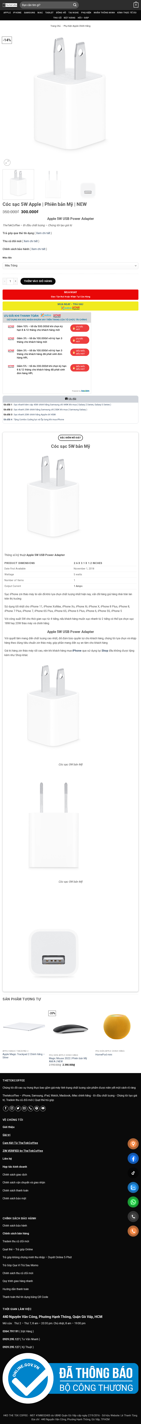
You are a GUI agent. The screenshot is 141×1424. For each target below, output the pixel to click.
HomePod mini (103, 1054)
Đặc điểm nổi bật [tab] (70, 437)
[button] (136, 5)
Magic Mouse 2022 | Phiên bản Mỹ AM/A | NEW (68, 1060)
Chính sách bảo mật (14, 1198)
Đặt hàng (69, 17)
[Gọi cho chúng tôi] (30, 1108)
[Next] (131, 99)
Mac (40, 12)
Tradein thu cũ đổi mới (16, 1241)
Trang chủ (56, 26)
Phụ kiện (86, 12)
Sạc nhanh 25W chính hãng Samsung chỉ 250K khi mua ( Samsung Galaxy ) (50, 409)
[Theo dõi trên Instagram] (12, 1108)
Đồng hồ (61, 12)
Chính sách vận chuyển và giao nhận (24, 1182)
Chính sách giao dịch (15, 1174)
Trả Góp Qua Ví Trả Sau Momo (20, 1265)
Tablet (49, 12)
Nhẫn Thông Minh (104, 12)
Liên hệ (7, 1158)
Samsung (29, 12)
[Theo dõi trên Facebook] (6, 1108)
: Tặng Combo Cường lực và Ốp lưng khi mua (30, 419)
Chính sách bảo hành (15, 1225)
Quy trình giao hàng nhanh (18, 1281)
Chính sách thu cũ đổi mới (18, 1273)
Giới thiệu (8, 1127)
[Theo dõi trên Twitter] (18, 1108)
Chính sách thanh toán (15, 1190)
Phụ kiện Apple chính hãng (77, 26)
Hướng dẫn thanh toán (16, 1289)
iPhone (17, 12)
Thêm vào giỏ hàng (38, 281)
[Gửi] (75, 5)
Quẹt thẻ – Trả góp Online (18, 1249)
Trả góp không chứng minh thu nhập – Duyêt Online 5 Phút (37, 1257)
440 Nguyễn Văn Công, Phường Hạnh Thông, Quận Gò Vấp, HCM (52, 1317)
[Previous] (10, 99)
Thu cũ (57, 17)
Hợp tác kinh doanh (15, 1166)
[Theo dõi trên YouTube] (43, 1108)
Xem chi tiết (43, 233)
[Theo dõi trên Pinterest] (37, 1108)
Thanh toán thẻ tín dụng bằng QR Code (25, 1297)
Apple (7, 12)
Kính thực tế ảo (126, 12)
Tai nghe (73, 12)
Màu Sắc (7, 257)
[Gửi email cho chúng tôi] (24, 1108)
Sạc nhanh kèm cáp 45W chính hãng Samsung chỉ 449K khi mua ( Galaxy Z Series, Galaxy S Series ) (62, 404)
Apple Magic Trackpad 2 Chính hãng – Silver (24, 1056)
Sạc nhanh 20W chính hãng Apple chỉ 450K (35, 414)
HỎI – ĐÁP (83, 17)
